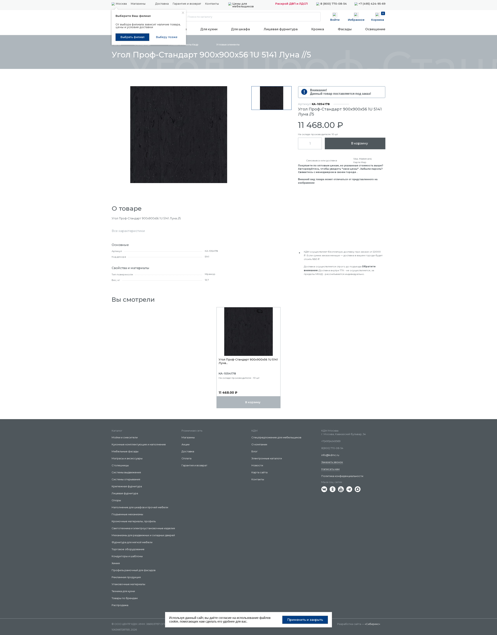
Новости (257, 465)
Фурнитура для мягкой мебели (132, 542)
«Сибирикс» (372, 623)
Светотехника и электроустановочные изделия (143, 528)
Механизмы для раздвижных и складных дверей (143, 535)
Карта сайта (259, 472)
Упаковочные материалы (128, 584)
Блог (254, 451)
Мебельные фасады (125, 451)
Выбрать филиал (132, 37)
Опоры (116, 500)
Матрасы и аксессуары (127, 458)
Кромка (317, 29)
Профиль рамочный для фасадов (134, 570)
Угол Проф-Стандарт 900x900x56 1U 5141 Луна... (248, 361)
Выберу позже (166, 37)
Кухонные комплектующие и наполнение (139, 444)
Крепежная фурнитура (127, 486)
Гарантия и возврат (187, 3)
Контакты (212, 3)
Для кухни (208, 29)
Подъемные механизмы (127, 514)
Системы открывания (126, 479)
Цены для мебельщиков (243, 5)
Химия (116, 563)
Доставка (162, 3)
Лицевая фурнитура (281, 29)
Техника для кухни (123, 591)
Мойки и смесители (125, 437)
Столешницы (120, 465)
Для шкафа (240, 29)
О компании (259, 444)
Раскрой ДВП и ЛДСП (291, 3)
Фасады (345, 29)
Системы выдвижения (126, 472)
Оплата (186, 458)
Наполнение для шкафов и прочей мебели (140, 507)
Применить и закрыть (305, 619)
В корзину (359, 143)
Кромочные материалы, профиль (134, 521)
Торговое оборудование (128, 549)
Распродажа (120, 605)
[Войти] (335, 16)
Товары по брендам (125, 598)
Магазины (138, 3)
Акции (185, 444)
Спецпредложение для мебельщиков (276, 437)
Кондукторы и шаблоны (127, 556)
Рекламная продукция (126, 577)
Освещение (375, 29)
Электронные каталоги (266, 458)
